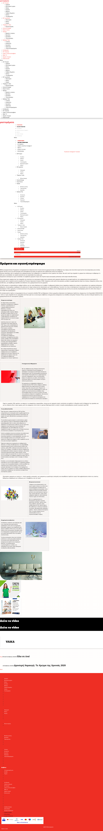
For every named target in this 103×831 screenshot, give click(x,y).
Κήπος (7, 8)
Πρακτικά (8, 46)
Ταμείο (5, 773)
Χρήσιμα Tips (6, 40)
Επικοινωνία (6, 58)
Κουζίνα (8, 9)
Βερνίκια (8, 35)
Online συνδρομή (21, 126)
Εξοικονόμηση (9, 26)
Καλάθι (5, 772)
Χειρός (7, 23)
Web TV (5, 55)
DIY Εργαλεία (5, 707)
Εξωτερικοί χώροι (10, 6)
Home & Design (7, 28)
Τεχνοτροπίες (9, 38)
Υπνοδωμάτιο (9, 16)
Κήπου (7, 21)
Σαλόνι (7, 14)
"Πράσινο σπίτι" (6, 720)
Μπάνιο (8, 11)
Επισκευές (8, 43)
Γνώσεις (8, 41)
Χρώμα (4, 31)
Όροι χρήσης (7, 808)
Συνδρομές (6, 50)
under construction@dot (9, 53)
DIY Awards (6, 51)
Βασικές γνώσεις (10, 33)
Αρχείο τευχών (7, 57)
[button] (47, 60)
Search (78, 252)
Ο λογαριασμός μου (8, 770)
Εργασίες (8, 45)
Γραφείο (8, 4)
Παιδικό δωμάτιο (10, 13)
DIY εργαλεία (6, 18)
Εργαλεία (8, 36)
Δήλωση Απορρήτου (8, 810)
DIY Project (6, 3)
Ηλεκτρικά (8, 19)
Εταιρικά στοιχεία (8, 807)
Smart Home (6, 30)
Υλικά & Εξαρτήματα (11, 48)
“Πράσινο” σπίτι (7, 25)
